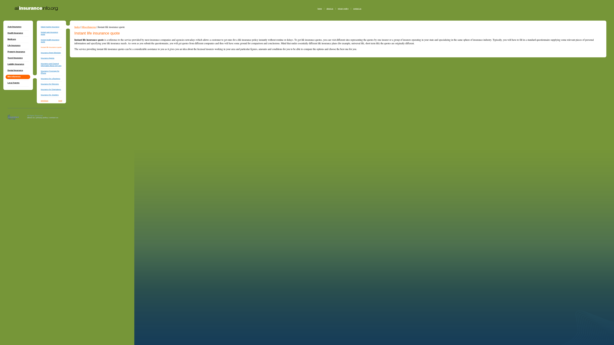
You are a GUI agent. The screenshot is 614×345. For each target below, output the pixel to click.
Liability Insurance (16, 64)
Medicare (12, 39)
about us (330, 9)
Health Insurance (15, 33)
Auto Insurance (14, 27)
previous (44, 101)
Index (77, 27)
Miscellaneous (89, 27)
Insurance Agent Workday (51, 53)
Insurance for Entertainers (51, 89)
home (320, 9)
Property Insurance (16, 52)
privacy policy (343, 9)
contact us (357, 9)
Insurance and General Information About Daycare (51, 65)
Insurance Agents (47, 58)
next (60, 101)
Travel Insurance (15, 58)
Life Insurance (14, 45)
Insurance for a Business (50, 79)
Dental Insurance (15, 70)
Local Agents (14, 83)
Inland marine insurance (50, 27)
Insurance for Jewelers (50, 95)
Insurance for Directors (50, 84)
